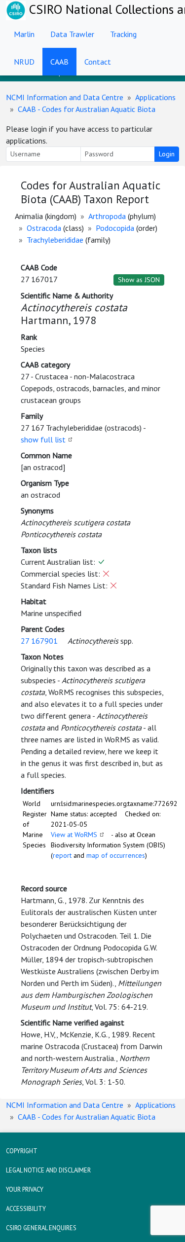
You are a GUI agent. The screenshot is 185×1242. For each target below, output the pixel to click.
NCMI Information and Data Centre (64, 97)
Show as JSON (139, 279)
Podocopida (115, 228)
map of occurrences (115, 855)
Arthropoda (107, 216)
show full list (43, 439)
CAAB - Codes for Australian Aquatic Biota (86, 109)
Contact (97, 62)
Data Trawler (72, 34)
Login (167, 153)
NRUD (24, 62)
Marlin (24, 34)
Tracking (123, 34)
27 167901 (39, 641)
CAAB (59, 62)
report (62, 855)
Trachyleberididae (55, 240)
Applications (155, 97)
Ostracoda (44, 228)
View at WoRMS (74, 834)
